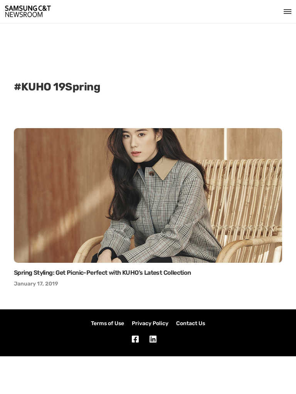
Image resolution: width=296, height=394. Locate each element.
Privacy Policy (150, 323)
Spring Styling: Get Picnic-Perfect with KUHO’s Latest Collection (102, 272)
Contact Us (190, 323)
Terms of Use (107, 323)
